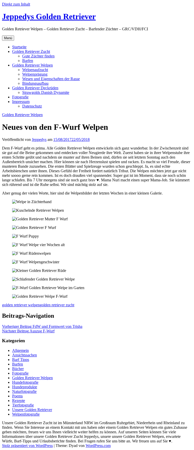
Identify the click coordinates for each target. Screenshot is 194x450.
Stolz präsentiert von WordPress (27, 445)
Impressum (21, 101)
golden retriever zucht (57, 305)
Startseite (19, 47)
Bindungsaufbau (35, 83)
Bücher (18, 369)
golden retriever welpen (21, 305)
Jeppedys (39, 139)
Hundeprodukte (24, 387)
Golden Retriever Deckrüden (35, 88)
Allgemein (20, 350)
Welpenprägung (34, 74)
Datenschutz (32, 106)
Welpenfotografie (26, 414)
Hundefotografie (25, 382)
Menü (8, 38)
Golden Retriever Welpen (32, 65)
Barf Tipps (20, 359)
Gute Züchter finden (38, 56)
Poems (17, 396)
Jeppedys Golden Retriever (49, 16)
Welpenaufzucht (35, 70)
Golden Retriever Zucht (31, 51)
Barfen (27, 60)
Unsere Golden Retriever (32, 410)
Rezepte (18, 400)
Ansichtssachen (24, 355)
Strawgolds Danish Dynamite (45, 92)
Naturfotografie (24, 391)
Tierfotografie (23, 405)
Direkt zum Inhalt (16, 4)
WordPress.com (98, 445)
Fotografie (20, 97)
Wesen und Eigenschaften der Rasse (51, 79)
